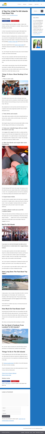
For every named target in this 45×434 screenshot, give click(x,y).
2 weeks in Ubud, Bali (12, 41)
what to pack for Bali (19, 44)
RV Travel (19, 4)
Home (3, 383)
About (31, 432)
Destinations (30, 4)
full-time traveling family (9, 363)
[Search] (42, 11)
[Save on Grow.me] (21, 21)
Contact (34, 432)
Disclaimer (22, 432)
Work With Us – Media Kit (39, 432)
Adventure (24, 4)
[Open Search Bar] (41, 4)
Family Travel (36, 4)
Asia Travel (7, 383)
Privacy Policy (27, 432)
